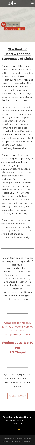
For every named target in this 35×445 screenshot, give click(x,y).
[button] (17, 396)
